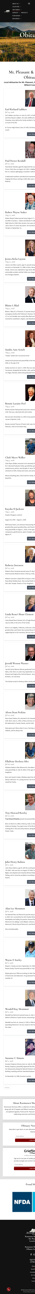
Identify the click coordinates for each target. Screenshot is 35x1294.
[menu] (29, 3)
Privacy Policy (26, 1292)
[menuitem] (16, 3)
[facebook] (31, 1254)
